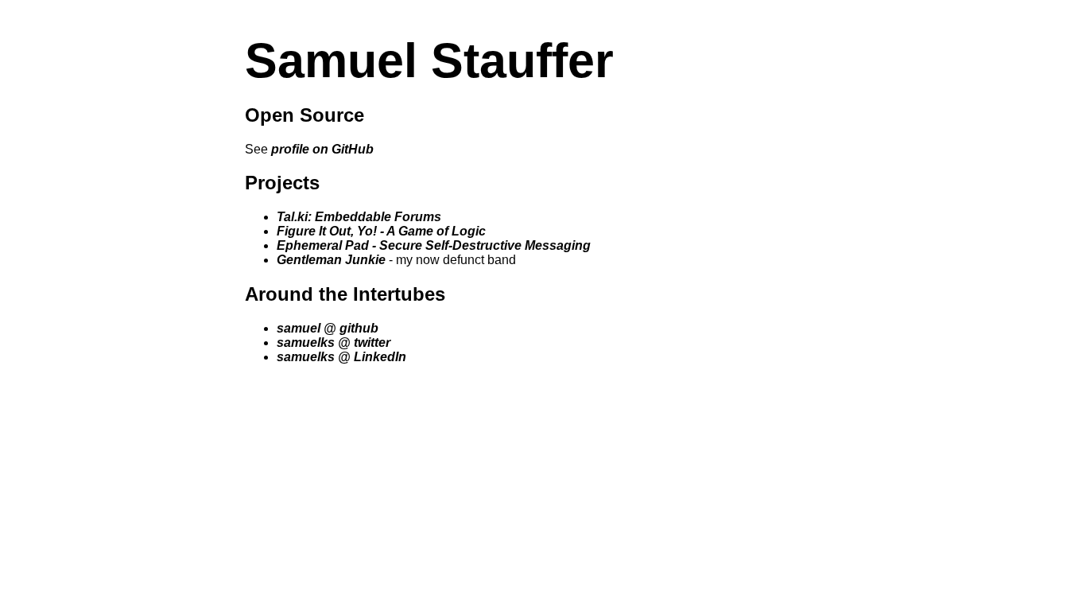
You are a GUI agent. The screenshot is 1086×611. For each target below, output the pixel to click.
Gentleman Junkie (331, 260)
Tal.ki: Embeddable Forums (359, 217)
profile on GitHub (322, 149)
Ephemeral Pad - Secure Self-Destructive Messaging (434, 245)
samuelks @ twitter (333, 342)
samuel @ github (327, 328)
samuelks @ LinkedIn (341, 357)
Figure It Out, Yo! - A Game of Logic (381, 231)
